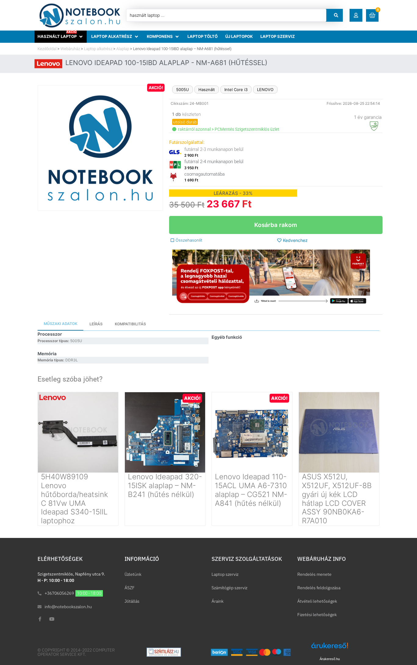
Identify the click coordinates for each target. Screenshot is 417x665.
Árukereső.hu (330, 659)
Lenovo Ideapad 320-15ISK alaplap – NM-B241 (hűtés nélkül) (165, 485)
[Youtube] (51, 619)
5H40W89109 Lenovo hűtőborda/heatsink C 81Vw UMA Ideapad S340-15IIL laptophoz (74, 498)
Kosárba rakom (275, 224)
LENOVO (265, 89)
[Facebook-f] (40, 619)
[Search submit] (336, 15)
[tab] (60, 324)
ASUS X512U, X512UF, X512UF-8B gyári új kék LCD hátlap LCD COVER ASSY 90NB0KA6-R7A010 (337, 498)
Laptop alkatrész (98, 48)
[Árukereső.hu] (329, 649)
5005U (182, 89)
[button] (356, 15)
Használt (206, 89)
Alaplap (122, 48)
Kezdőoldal (47, 48)
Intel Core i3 (236, 89)
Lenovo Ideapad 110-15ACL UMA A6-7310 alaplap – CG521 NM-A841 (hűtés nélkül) (251, 489)
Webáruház (70, 48)
